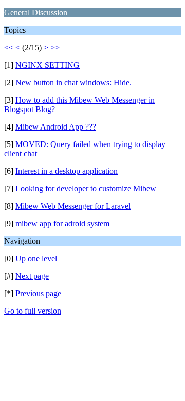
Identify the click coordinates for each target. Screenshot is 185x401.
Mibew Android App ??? (55, 126)
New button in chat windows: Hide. (73, 82)
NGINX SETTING (47, 65)
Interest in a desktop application (66, 171)
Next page (32, 275)
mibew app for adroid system (62, 223)
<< (8, 47)
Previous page (38, 293)
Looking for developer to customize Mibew (85, 188)
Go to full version (32, 310)
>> (55, 47)
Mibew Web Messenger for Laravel (73, 206)
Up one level (36, 258)
